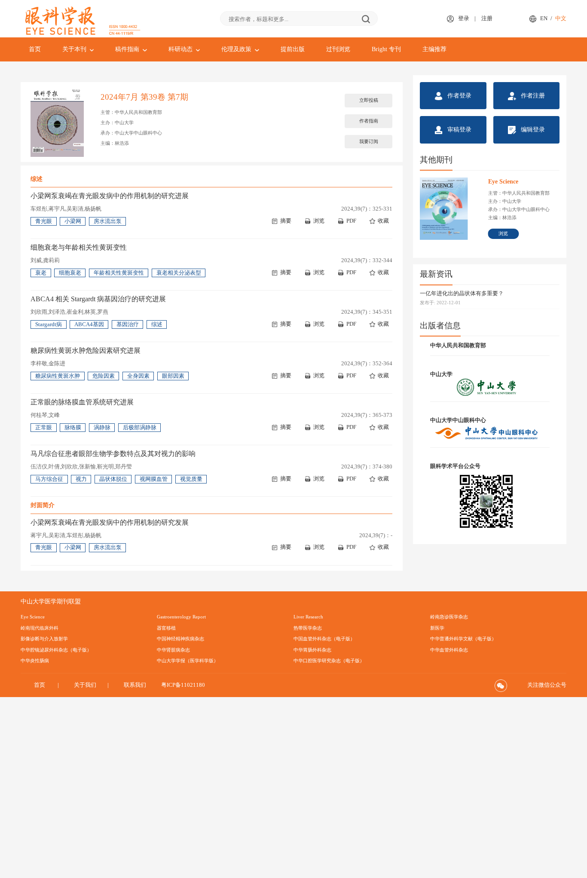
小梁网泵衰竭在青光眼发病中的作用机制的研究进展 (110, 195)
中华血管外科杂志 (449, 649)
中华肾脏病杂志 (173, 649)
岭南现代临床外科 (39, 627)
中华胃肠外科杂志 (312, 649)
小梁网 (72, 221)
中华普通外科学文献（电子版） (463, 638)
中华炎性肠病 (35, 660)
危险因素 (103, 376)
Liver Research (308, 616)
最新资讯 (436, 273)
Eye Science (33, 616)
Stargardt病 (48, 324)
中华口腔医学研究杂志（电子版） (329, 660)
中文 (560, 18)
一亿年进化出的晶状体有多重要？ (462, 294)
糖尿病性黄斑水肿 (57, 376)
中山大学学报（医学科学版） (187, 660)
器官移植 (166, 627)
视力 (81, 479)
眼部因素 (173, 376)
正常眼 (43, 428)
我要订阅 (368, 141)
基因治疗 (127, 324)
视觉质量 (191, 479)
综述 (156, 324)
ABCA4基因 (89, 324)
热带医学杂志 (308, 627)
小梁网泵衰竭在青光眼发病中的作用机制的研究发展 (110, 522)
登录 (463, 18)
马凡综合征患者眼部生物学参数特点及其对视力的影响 (113, 453)
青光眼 (43, 221)
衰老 (40, 273)
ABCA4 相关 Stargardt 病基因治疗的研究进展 (98, 299)
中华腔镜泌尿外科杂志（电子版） (56, 649)
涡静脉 (102, 428)
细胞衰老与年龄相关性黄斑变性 (79, 247)
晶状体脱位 (113, 479)
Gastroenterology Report (181, 616)
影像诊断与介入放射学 (44, 638)
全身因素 (138, 376)
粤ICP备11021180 (183, 685)
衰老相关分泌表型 (178, 273)
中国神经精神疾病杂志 (180, 638)
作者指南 (368, 120)
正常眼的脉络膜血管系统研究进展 (82, 402)
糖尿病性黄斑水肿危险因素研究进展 (86, 350)
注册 (486, 18)
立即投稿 (368, 100)
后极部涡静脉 (139, 428)
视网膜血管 (154, 479)
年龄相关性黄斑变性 (119, 273)
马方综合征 (49, 479)
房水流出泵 (108, 221)
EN (543, 18)
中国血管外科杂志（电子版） (324, 638)
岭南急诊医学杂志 (449, 616)
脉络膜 (72, 428)
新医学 (437, 627)
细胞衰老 (70, 273)
